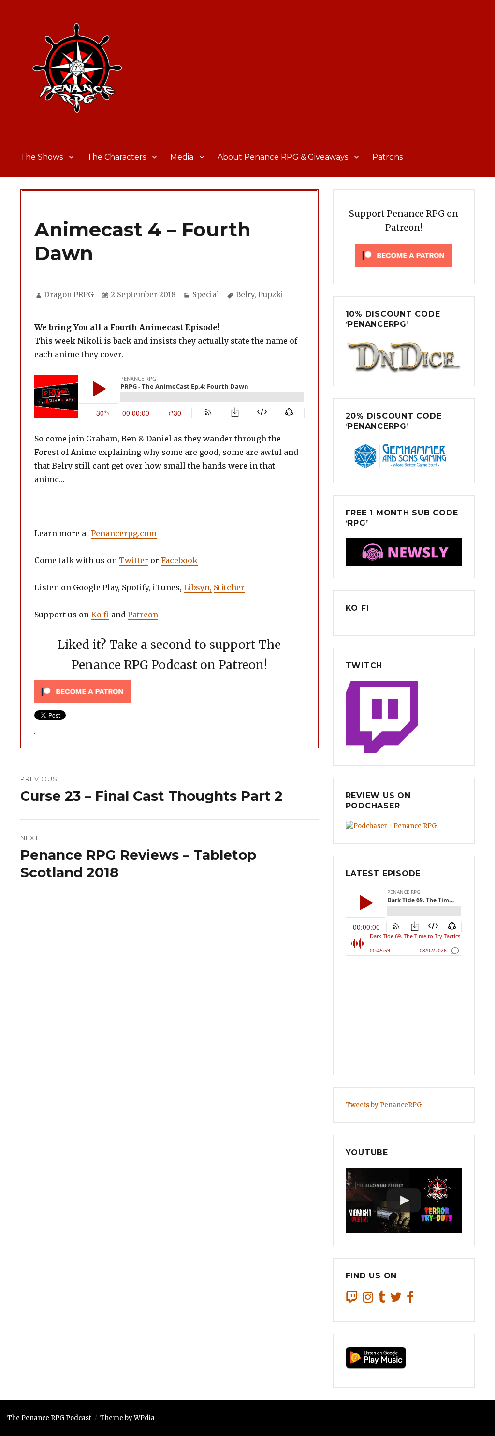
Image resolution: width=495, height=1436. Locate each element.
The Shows (41, 156)
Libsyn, (198, 587)
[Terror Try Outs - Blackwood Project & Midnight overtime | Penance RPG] (404, 1200)
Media (181, 156)
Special (205, 294)
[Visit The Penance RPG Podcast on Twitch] (352, 1299)
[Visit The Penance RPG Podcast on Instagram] (368, 1299)
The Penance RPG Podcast (49, 1418)
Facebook (179, 560)
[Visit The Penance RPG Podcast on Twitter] (396, 1299)
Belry (245, 294)
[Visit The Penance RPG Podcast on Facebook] (410, 1299)
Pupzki (270, 294)
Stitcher (229, 587)
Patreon (143, 614)
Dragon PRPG (69, 294)
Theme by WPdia (127, 1418)
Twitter (133, 560)
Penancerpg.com (124, 533)
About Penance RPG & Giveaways (283, 156)
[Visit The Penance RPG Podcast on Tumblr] (381, 1299)
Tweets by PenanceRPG (384, 1105)
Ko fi (100, 614)
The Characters (116, 156)
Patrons (387, 156)
